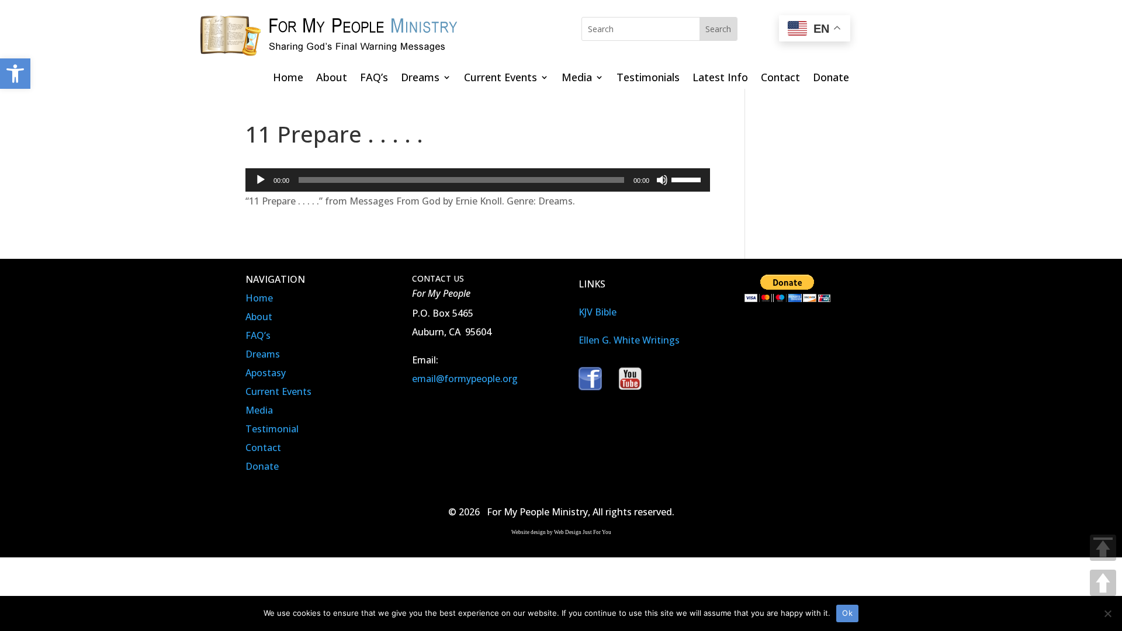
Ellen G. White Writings (629, 340)
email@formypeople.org (465, 378)
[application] (477, 180)
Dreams (420, 78)
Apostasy (265, 372)
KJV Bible (598, 312)
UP (1103, 583)
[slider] (687, 178)
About (331, 78)
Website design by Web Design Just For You (561, 532)
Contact (780, 78)
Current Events (500, 78)
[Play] (260, 180)
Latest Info (720, 78)
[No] (1107, 613)
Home (288, 78)
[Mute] (662, 180)
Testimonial (272, 428)
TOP (1103, 548)
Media (577, 78)
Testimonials (648, 78)
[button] (15, 73)
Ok (847, 613)
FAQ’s (374, 78)
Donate (831, 78)
